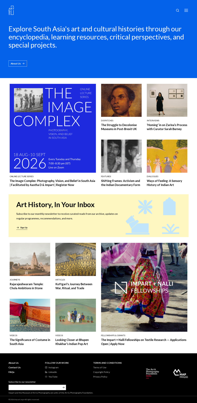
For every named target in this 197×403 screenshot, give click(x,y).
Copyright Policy (101, 372)
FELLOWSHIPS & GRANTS (113, 335)
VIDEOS (13, 335)
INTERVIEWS (153, 120)
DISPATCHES (107, 120)
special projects (32, 45)
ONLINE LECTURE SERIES (22, 176)
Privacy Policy (100, 376)
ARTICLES (60, 279)
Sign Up (23, 227)
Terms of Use (99, 367)
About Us (16, 63)
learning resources (79, 37)
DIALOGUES (152, 176)
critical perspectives (140, 37)
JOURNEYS (15, 279)
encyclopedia (28, 37)
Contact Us (15, 367)
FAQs (11, 372)
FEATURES (106, 176)
